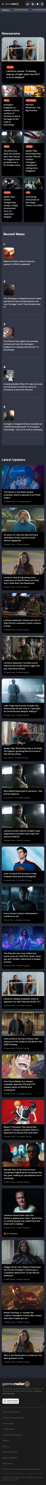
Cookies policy (8, 1429)
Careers (5, 1440)
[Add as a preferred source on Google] (10, 1401)
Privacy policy (8, 1423)
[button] (42, 4)
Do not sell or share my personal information (21, 1469)
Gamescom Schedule (21, 10)
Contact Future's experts (13, 1417)
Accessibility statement (12, 1435)
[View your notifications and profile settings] (37, 4)
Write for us (7, 1463)
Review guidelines (9, 1458)
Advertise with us (9, 1452)
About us (6, 1446)
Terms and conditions (11, 1412)
